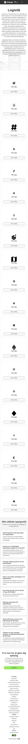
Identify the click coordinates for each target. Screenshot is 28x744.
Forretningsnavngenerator (14, 682)
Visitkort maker (14, 704)
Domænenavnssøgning (14, 710)
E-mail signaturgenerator (14, 706)
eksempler (14, 720)
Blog (14, 722)
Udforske (14, 696)
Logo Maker (14, 678)
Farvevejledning (14, 694)
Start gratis (14, 667)
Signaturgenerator (14, 700)
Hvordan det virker (14, 716)
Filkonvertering (14, 698)
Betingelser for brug (14, 726)
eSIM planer (14, 702)
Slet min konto (14, 724)
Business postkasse (14, 712)
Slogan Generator (14, 688)
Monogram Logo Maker (14, 690)
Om (14, 728)
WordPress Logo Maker (14, 692)
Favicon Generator (14, 684)
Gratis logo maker (14, 680)
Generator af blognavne (14, 686)
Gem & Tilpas (14, 91)
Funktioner (14, 718)
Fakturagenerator (14, 708)
